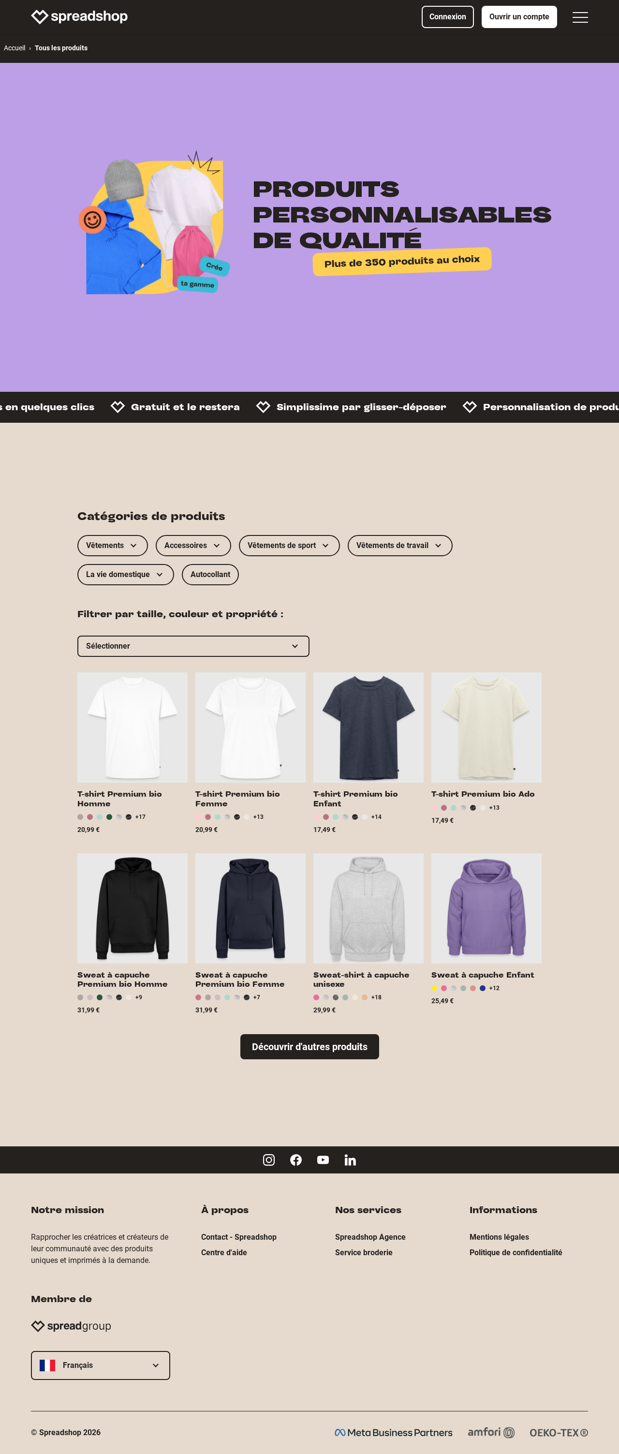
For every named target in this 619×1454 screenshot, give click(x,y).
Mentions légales (499, 1237)
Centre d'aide (224, 1252)
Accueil (14, 48)
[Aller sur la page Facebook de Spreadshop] (296, 1159)
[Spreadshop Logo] (79, 17)
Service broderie (364, 1252)
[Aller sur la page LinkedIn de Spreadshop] (350, 1159)
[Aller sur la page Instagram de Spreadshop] (268, 1159)
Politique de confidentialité (516, 1252)
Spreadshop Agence (370, 1237)
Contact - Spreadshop (239, 1237)
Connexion (447, 16)
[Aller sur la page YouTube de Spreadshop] (323, 1159)
